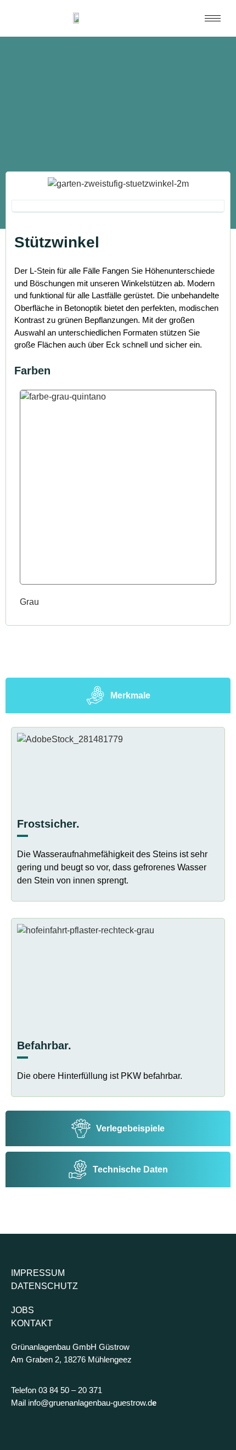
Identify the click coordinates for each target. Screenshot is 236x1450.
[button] (22, 191)
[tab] (118, 695)
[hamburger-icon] (212, 18)
